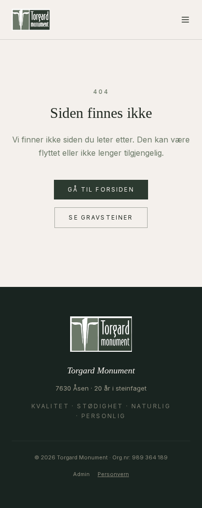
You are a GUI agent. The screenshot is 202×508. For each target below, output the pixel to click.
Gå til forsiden (101, 189)
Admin (81, 474)
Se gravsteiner (101, 217)
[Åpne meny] (185, 19)
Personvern (113, 474)
